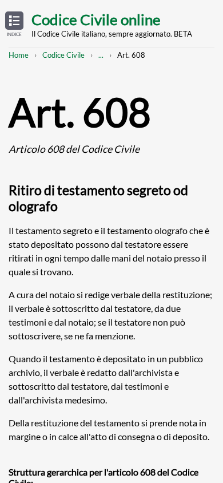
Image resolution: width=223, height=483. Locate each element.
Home (19, 55)
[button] (14, 24)
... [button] (100, 55)
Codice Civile (63, 55)
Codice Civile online (96, 19)
